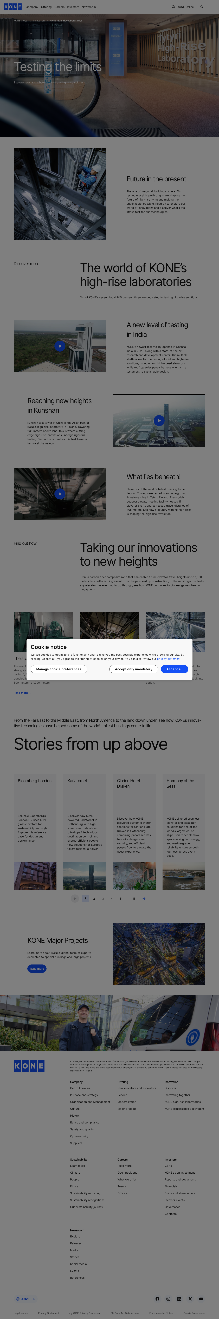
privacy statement (169, 658)
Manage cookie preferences (59, 669)
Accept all (174, 669)
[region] (109, 659)
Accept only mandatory (133, 669)
